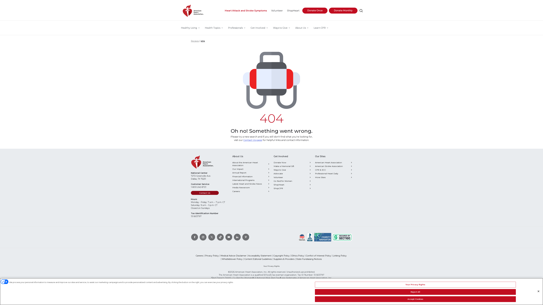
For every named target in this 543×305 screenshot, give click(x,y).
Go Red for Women (283, 181)
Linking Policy (340, 255)
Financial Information (242, 176)
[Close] (538, 291)
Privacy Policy (212, 255)
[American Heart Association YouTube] (228, 237)
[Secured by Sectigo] (342, 237)
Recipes (195, 41)
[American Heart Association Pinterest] (245, 237)
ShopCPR (278, 188)
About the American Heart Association (245, 163)
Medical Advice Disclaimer (233, 255)
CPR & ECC (320, 170)
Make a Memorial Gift (284, 166)
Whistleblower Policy (232, 259)
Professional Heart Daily (326, 173)
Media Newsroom (241, 187)
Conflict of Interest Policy (318, 255)
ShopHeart (279, 185)
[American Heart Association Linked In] (237, 237)
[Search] (361, 10)
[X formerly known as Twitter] (212, 237)
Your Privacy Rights (271, 266)
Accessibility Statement (260, 255)
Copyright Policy (281, 255)
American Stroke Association (329, 166)
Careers (236, 191)
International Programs (243, 180)
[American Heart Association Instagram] (203, 237)
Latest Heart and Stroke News (247, 184)
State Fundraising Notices (309, 259)
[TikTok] (220, 237)
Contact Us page (252, 140)
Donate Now (280, 162)
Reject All (415, 292)
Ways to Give (280, 170)
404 (203, 41)
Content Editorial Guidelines (258, 259)
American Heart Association (328, 162)
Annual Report (239, 173)
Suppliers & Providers (284, 259)
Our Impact (237, 169)
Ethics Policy (297, 255)
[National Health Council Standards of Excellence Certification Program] (302, 237)
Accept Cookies (415, 299)
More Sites (320, 177)
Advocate (278, 173)
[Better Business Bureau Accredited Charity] (310, 237)
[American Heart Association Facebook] (194, 237)
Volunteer (278, 177)
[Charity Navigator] (322, 237)
